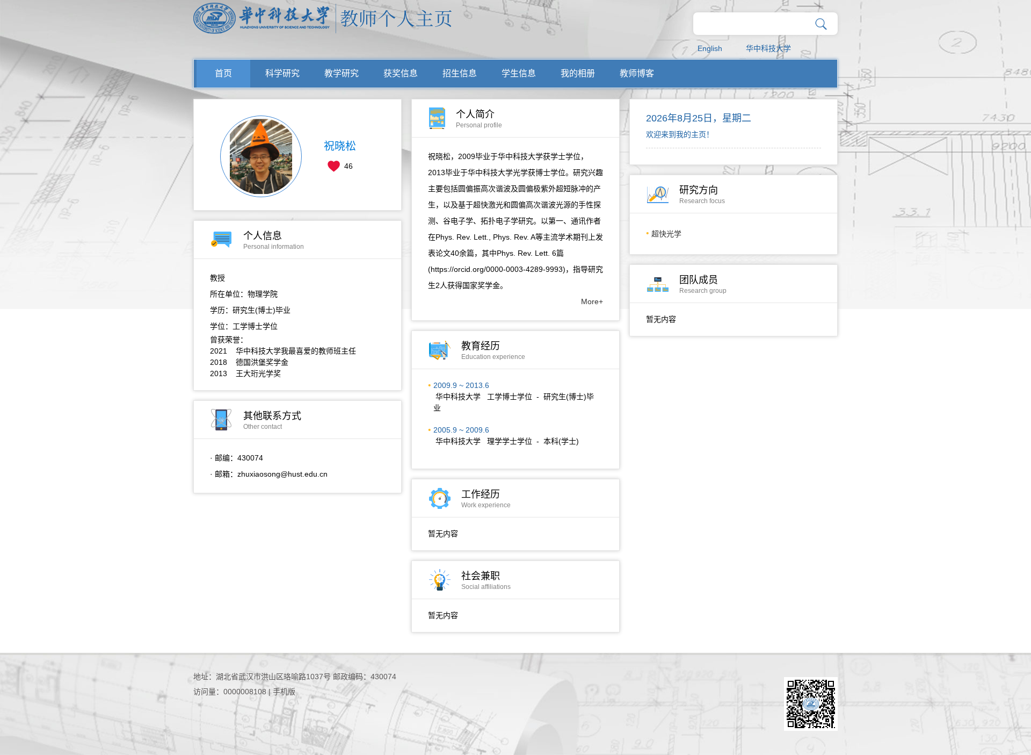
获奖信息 (400, 73)
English (710, 48)
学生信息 (519, 73)
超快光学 (666, 233)
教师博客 (637, 73)
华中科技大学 (768, 48)
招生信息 (459, 73)
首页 (223, 73)
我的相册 (578, 73)
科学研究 (282, 73)
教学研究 (341, 73)
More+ (592, 301)
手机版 (284, 691)
